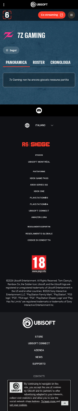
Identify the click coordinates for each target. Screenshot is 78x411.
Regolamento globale (39, 233)
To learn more (48, 401)
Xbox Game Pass (39, 178)
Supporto (39, 363)
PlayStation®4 (39, 204)
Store (39, 336)
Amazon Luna (39, 217)
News (39, 357)
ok (65, 403)
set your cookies (18, 405)
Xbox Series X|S (39, 184)
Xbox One (39, 191)
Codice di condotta (39, 240)
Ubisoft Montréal (39, 162)
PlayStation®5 (39, 197)
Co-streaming (49, 14)
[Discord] (39, 110)
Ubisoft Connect (39, 343)
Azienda (39, 350)
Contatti (39, 376)
